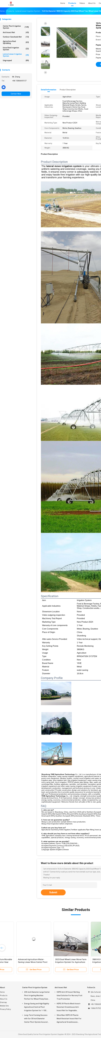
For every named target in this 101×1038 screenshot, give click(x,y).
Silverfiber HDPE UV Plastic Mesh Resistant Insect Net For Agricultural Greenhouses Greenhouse (69, 1019)
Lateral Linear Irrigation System (16, 55)
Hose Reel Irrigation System (16, 49)
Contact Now (16, 94)
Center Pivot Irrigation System (16, 27)
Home (2, 992)
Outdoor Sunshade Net (16, 37)
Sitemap (3, 1002)
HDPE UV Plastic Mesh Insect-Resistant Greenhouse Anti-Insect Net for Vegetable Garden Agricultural (69, 1007)
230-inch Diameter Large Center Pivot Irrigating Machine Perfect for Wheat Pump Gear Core (37, 996)
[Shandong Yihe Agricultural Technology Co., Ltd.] (11, 4)
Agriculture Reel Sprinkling (16, 42)
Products (3, 995)
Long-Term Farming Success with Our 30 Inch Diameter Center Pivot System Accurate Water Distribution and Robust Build (36, 1019)
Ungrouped (16, 60)
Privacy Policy (5, 1009)
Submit (53, 892)
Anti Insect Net (16, 32)
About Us (3, 999)
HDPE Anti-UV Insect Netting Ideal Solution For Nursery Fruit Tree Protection (69, 995)
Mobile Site (4, 1006)
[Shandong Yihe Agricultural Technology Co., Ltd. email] (4, 87)
